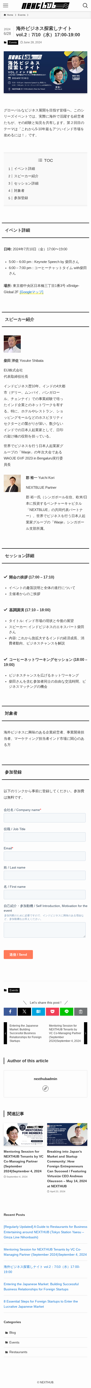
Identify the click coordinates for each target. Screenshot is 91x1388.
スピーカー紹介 (26, 176)
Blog (12, 1332)
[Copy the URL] (80, 1012)
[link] (45, 1088)
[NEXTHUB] (45, 5)
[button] (10, 1012)
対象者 (19, 190)
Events (13, 42)
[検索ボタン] (85, 5)
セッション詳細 (26, 183)
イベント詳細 (24, 168)
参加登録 (21, 198)
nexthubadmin (45, 1079)
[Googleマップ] (31, 292)
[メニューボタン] (5, 5)
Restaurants (18, 1352)
